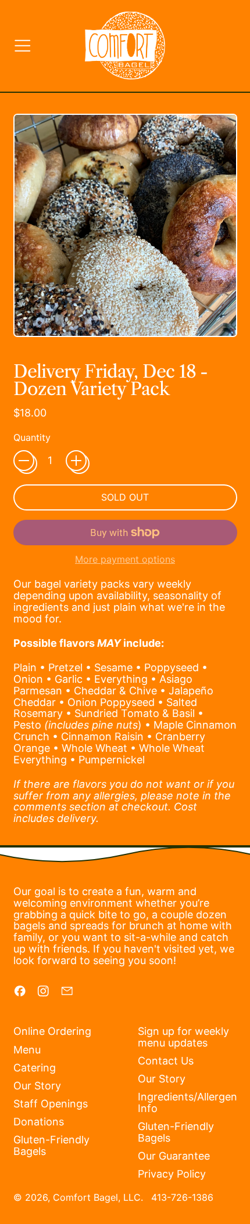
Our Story (37, 1086)
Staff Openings (50, 1104)
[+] (76, 460)
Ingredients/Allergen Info (187, 1102)
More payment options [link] (125, 560)
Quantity (32, 438)
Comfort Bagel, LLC (97, 1197)
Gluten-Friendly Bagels (51, 1145)
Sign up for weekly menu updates (183, 1037)
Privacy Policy (172, 1174)
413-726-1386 (182, 1197)
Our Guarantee (174, 1156)
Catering (34, 1068)
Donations (38, 1122)
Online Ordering (52, 1031)
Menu (27, 1050)
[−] (23, 460)
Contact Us (166, 1061)
